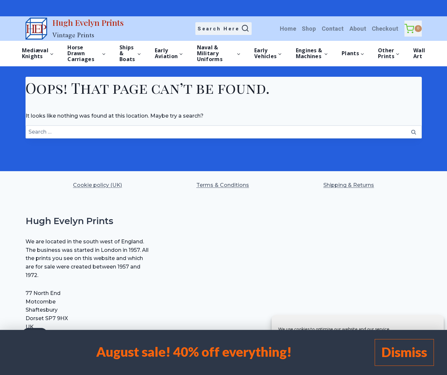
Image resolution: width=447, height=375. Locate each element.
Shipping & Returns (348, 185)
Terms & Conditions (222, 185)
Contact (333, 28)
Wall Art (419, 53)
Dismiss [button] (404, 352)
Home (288, 28)
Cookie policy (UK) (97, 185)
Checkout (385, 28)
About (357, 28)
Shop (309, 28)
